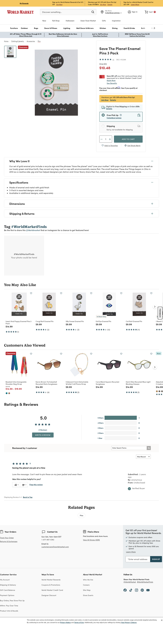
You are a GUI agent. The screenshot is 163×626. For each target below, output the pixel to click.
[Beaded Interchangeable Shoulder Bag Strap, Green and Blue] (7, 393)
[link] (150, 11)
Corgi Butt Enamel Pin (44, 321)
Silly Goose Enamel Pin (75, 321)
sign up (156, 559)
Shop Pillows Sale (25, 36)
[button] (14, 28)
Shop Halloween (63, 36)
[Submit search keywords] (92, 11)
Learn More (135, 4)
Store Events (88, 595)
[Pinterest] (142, 590)
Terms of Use (79, 622)
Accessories (31, 41)
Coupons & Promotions (51, 585)
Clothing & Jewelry (17, 41)
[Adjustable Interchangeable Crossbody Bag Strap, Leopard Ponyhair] (157, 391)
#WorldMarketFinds (145, 582)
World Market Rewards (51, 579)
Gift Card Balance (7, 590)
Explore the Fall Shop (137, 36)
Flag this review (36, 484)
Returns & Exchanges (8, 541)
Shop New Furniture (100, 36)
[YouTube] (148, 590)
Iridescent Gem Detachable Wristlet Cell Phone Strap (77, 383)
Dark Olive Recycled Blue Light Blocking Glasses (138, 383)
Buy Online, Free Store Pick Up (12, 600)
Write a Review (43, 435)
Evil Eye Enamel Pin (103, 321)
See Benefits (112, 83)
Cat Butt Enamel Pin (134, 321)
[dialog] (81, 621)
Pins (39, 41)
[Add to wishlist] (31, 293)
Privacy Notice (65, 622)
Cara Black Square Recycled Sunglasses (107, 383)
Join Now (59, 4)
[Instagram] (136, 590)
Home (6, 41)
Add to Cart (128, 139)
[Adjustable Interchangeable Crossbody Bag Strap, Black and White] (162, 391)
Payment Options (7, 595)
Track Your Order (7, 537)
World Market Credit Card (52, 590)
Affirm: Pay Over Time (9, 605)
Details (109, 4)
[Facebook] (125, 590)
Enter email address (138, 559)
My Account (5, 579)
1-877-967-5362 (48, 540)
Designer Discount (49, 595)
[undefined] (146, 28)
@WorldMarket (130, 582)
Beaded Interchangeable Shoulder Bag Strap (16, 383)
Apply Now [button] (111, 80)
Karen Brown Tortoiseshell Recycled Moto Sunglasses (46, 383)
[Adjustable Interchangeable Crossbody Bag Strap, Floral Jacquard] (159, 391)
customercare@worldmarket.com (55, 547)
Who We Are (88, 579)
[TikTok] (130, 590)
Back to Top (27, 497)
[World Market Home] (20, 12)
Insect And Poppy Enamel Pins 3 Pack (18, 322)
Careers (86, 585)
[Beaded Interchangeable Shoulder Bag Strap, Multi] (9, 393)
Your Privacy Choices (129, 622)
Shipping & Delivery (8, 585)
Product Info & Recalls (9, 611)
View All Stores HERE (91, 540)
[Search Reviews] (149, 448)
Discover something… (52, 12)
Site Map (87, 590)
